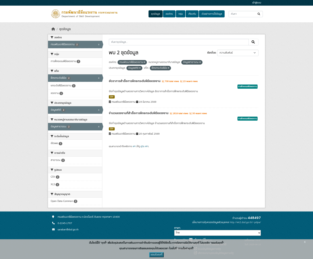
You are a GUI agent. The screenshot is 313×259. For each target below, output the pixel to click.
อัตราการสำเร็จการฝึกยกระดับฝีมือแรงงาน (135, 81)
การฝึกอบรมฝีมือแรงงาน (247, 86)
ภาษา (177, 228)
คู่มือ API (144, 146)
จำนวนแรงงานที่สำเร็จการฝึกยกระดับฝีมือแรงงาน (139, 113)
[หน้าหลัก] (53, 29)
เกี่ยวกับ (192, 14)
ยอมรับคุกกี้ (156, 254)
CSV (111, 96)
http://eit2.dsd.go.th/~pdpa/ (245, 222)
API (134, 146)
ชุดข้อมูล (155, 14)
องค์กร (169, 14)
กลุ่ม (180, 14)
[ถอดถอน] (144, 62)
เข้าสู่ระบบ (256, 3)
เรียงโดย (211, 53)
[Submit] (259, 14)
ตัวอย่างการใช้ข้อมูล (212, 14)
